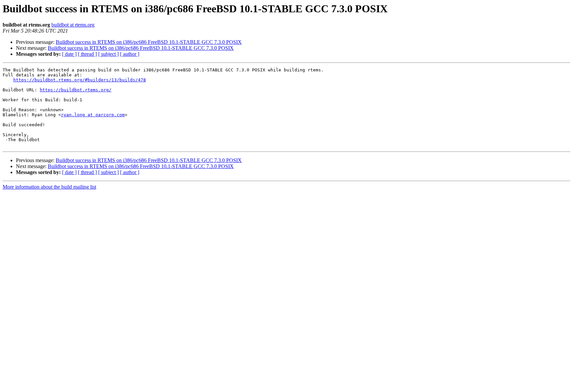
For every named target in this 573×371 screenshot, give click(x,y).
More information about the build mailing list (49, 187)
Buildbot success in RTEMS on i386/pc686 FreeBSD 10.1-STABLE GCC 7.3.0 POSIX (149, 42)
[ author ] (129, 54)
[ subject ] (108, 54)
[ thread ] (87, 54)
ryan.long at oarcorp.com (93, 114)
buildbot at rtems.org (73, 25)
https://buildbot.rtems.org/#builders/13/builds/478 (79, 79)
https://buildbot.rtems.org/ (75, 89)
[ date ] (69, 54)
